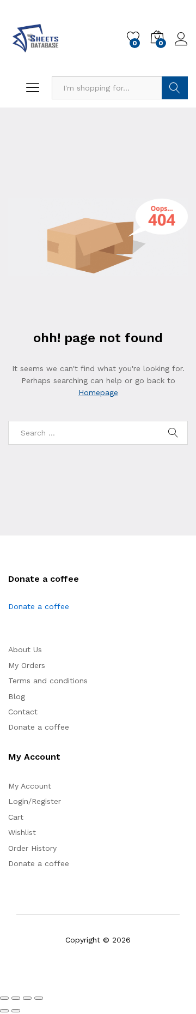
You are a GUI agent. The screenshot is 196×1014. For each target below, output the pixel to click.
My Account (29, 786)
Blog (16, 696)
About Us (25, 649)
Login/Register (34, 801)
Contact (23, 711)
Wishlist (22, 832)
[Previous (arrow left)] (4, 1010)
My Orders (26, 665)
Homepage (98, 392)
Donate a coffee (38, 606)
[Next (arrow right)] (15, 1010)
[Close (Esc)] (38, 998)
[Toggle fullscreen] (15, 998)
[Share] (27, 998)
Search (175, 87)
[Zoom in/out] (4, 998)
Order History (32, 848)
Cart (15, 817)
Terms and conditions (48, 680)
